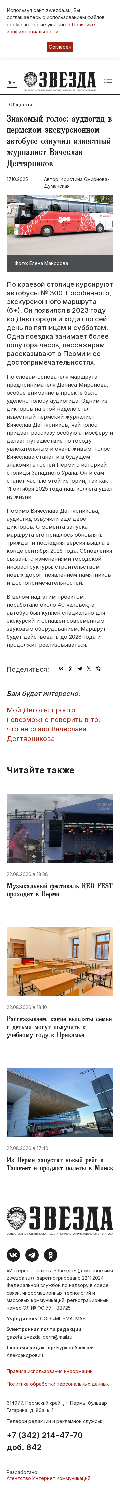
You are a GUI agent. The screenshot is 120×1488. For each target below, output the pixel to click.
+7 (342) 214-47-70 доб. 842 (45, 1441)
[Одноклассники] (70, 669)
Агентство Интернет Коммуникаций (48, 1478)
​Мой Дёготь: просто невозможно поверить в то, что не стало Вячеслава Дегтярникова (53, 724)
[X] (89, 669)
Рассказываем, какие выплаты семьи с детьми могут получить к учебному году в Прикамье (59, 1028)
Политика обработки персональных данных (58, 1384)
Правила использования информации (50, 1371)
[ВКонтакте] (61, 669)
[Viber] (98, 669)
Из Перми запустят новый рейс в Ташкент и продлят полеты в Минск (60, 1165)
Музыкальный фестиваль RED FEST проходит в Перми (60, 891)
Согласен (60, 47)
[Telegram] (80, 669)
